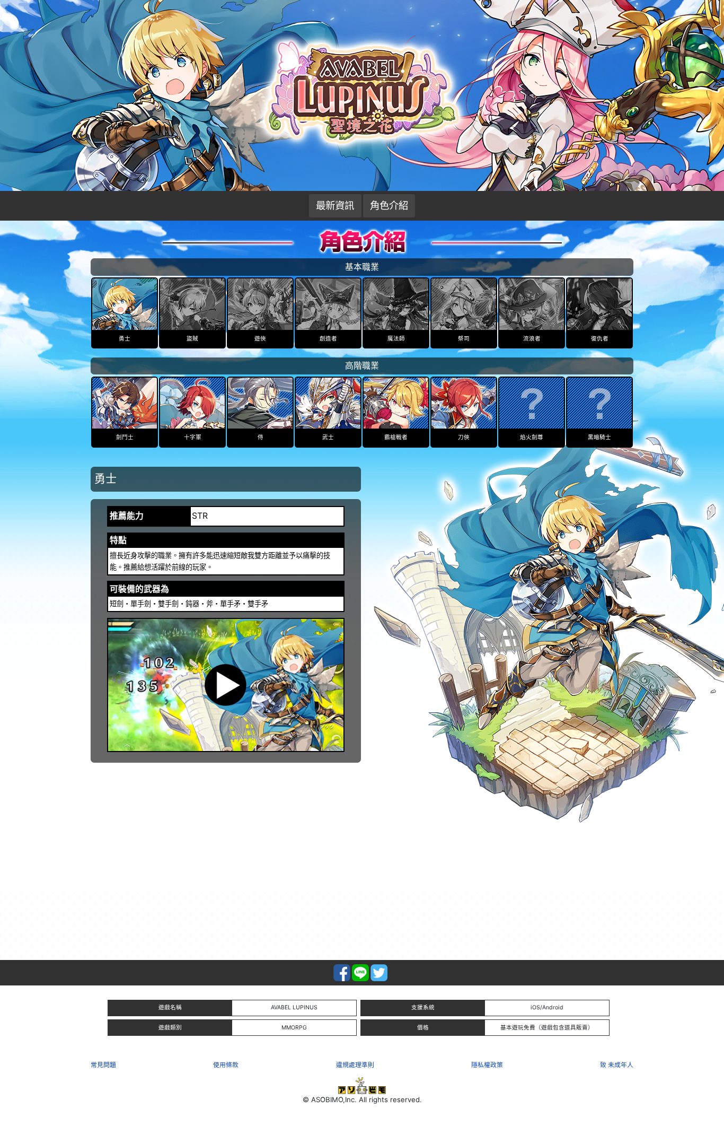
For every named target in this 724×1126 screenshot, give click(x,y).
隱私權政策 (487, 1065)
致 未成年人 (616, 1065)
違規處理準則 (355, 1065)
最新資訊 (335, 205)
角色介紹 (389, 205)
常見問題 (103, 1065)
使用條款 (226, 1065)
